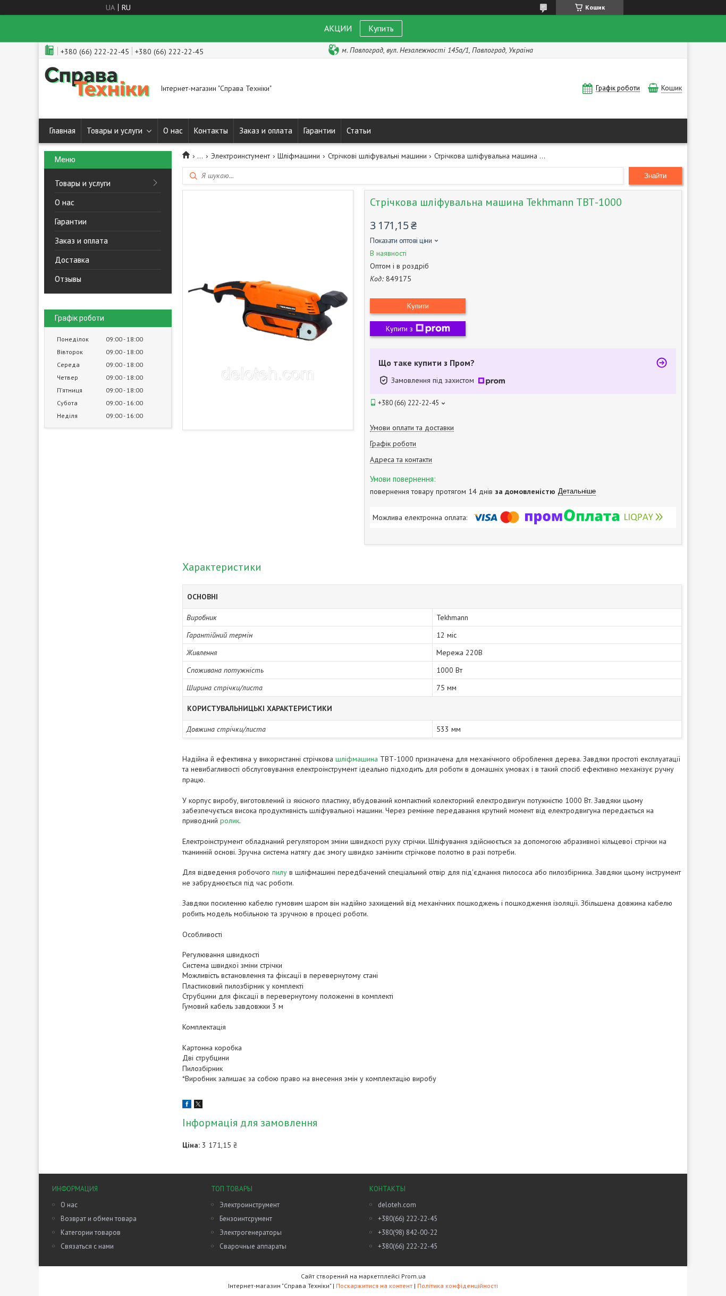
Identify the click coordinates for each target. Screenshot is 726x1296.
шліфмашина (356, 759)
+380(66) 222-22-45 (407, 1218)
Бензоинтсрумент (246, 1218)
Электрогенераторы (251, 1232)
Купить (381, 28)
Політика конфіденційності (457, 1286)
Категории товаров (91, 1232)
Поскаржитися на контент (374, 1286)
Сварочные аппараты (253, 1246)
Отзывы (68, 279)
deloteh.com (397, 1204)
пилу (279, 872)
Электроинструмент (250, 1204)
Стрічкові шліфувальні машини (377, 156)
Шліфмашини (298, 156)
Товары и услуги (114, 131)
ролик (229, 820)
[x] (198, 1105)
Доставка (72, 260)
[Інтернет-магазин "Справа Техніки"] (97, 88)
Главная (62, 131)
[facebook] (186, 1105)
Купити (418, 306)
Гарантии (319, 131)
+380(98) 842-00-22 (407, 1232)
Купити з (399, 328)
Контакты (211, 131)
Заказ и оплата (265, 131)
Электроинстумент (240, 156)
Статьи (359, 131)
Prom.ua (413, 1276)
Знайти (655, 176)
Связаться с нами (87, 1246)
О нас (173, 131)
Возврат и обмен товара (99, 1218)
